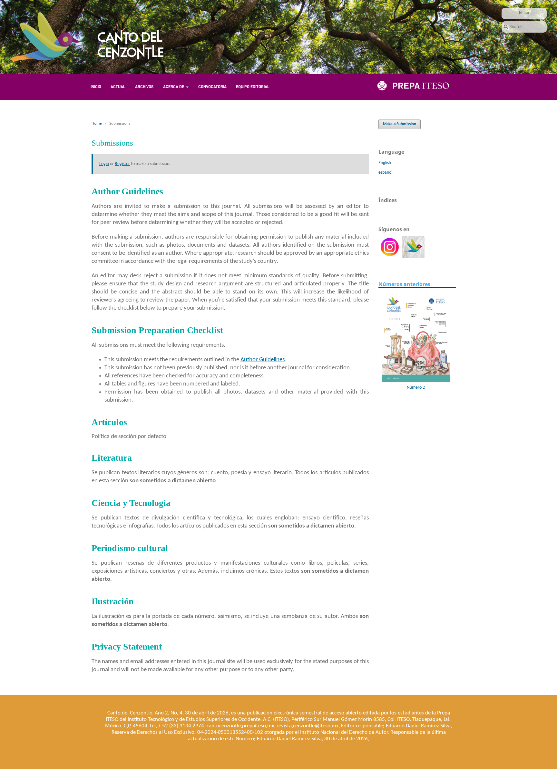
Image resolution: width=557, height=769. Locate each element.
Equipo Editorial (252, 87)
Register (122, 163)
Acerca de (174, 87)
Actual (118, 87)
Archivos (144, 87)
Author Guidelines (262, 360)
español (385, 172)
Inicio (96, 87)
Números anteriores (404, 284)
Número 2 (408, 387)
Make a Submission (399, 124)
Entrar (524, 12)
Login (104, 163)
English (384, 162)
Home (97, 123)
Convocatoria (212, 87)
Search (516, 26)
